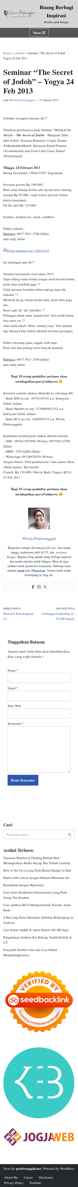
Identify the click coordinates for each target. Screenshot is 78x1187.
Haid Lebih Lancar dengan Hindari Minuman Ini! (36, 877)
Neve (7, 1168)
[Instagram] (39, 587)
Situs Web (14, 706)
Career (28, 1177)
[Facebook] (33, 587)
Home (7, 53)
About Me (11, 1177)
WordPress (67, 1168)
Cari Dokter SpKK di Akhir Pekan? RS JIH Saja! (36, 930)
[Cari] (70, 834)
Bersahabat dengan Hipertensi (23, 885)
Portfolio (35, 1183)
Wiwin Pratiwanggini (22, 100)
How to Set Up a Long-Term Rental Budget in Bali (37, 870)
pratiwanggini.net (28, 1168)
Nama (13, 670)
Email (13, 688)
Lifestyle (19, 53)
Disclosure (46, 1177)
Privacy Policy (14, 1183)
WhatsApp (38, 570)
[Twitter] (45, 587)
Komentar (16, 723)
